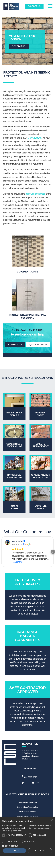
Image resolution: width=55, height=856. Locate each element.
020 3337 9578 (30, 777)
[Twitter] (33, 782)
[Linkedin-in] (23, 782)
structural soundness (35, 194)
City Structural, (35, 138)
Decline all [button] (40, 851)
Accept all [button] (14, 851)
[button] (50, 6)
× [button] (52, 820)
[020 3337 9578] (23, 775)
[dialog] (27, 836)
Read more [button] (17, 562)
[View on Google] (7, 542)
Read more (17, 831)
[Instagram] (38, 782)
